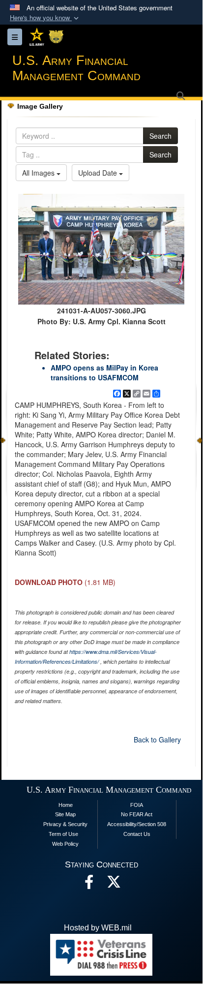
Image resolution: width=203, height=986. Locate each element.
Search (160, 136)
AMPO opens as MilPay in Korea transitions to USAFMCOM (104, 372)
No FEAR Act (136, 814)
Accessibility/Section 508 (136, 824)
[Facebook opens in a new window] (89, 884)
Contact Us (136, 834)
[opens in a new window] (113, 884)
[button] (45, 18)
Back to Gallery (157, 739)
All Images (39, 173)
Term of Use (63, 834)
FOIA (136, 805)
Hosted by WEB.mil (98, 928)
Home (65, 805)
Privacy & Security (65, 824)
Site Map (65, 814)
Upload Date (98, 173)
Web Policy (65, 844)
